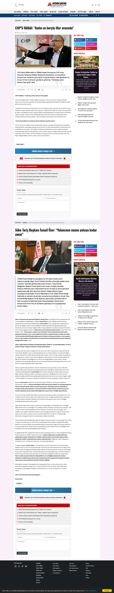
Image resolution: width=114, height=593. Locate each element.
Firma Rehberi (56, 573)
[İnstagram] (15, 566)
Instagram (91, 44)
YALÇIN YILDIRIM (63, 12)
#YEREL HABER (19, 144)
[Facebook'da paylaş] (28, 89)
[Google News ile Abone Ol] (21, 89)
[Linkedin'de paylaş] (42, 89)
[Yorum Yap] (62, 89)
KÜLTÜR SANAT (82, 12)
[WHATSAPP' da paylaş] (35, 89)
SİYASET (97, 12)
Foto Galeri (55, 563)
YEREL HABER (44, 12)
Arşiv (87, 575)
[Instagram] (96, 15)
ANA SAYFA (18, 20)
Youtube (79, 48)
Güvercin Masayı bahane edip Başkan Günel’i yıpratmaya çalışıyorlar (38, 176)
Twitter (78, 44)
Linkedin (90, 40)
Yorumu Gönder (22, 214)
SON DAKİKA (17, 12)
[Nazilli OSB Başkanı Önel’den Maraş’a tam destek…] (86, 269)
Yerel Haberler (56, 568)
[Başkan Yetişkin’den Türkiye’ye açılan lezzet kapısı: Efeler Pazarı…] (86, 63)
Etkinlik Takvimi (73, 570)
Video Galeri (56, 565)
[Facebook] (91, 15)
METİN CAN (53, 12)
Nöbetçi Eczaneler (57, 570)
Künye (87, 563)
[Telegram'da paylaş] (39, 89)
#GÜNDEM (18, 483)
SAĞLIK (91, 12)
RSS (89, 48)
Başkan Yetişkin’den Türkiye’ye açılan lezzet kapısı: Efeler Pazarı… (86, 74)
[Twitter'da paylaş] (32, 89)
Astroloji (71, 563)
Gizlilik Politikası (90, 565)
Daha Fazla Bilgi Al (90, 591)
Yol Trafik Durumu (73, 568)
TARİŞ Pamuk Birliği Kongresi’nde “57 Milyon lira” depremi (35, 170)
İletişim (87, 577)
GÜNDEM (25, 12)
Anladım (107, 591)
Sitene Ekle (88, 573)
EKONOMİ (72, 12)
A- (69, 89)
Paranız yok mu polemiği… (26, 183)
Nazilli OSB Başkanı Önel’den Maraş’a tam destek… (86, 279)
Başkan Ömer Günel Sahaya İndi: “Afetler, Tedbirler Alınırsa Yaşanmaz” (38, 173)
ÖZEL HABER (34, 12)
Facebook (79, 40)
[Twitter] (94, 15)
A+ (66, 89)
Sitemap (88, 570)
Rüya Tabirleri (72, 565)
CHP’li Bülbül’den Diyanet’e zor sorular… (30, 179)
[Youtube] (99, 15)
